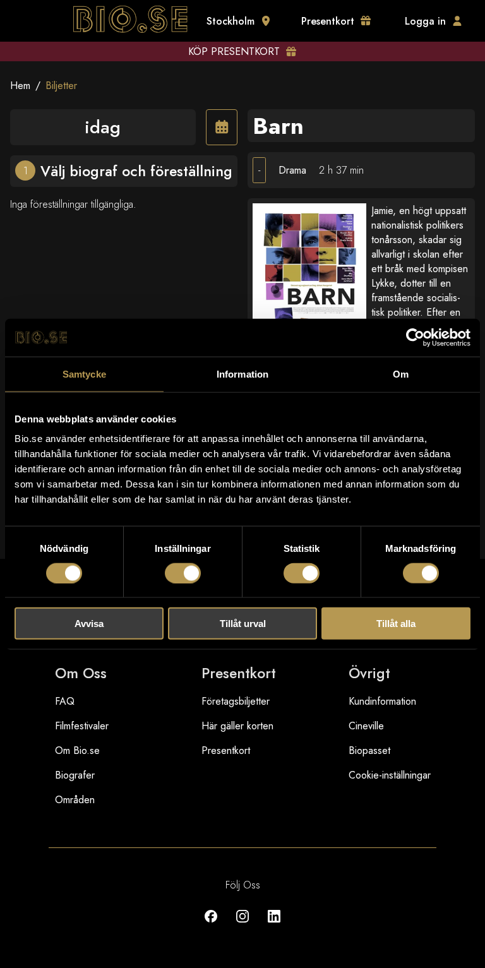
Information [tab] (242, 373)
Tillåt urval (243, 623)
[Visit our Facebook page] (211, 925)
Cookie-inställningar (390, 775)
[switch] (183, 573)
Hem (20, 85)
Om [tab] (401, 373)
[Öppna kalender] (222, 127)
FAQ (65, 701)
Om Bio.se (77, 750)
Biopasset (369, 750)
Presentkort (225, 750)
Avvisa (89, 623)
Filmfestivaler (82, 726)
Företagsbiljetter (235, 701)
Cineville (366, 726)
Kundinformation (382, 701)
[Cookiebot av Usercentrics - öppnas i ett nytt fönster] (415, 337)
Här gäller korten (237, 726)
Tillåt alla (396, 623)
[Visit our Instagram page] (242, 925)
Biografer (75, 775)
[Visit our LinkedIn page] (274, 925)
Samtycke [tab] (84, 373)
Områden (75, 799)
